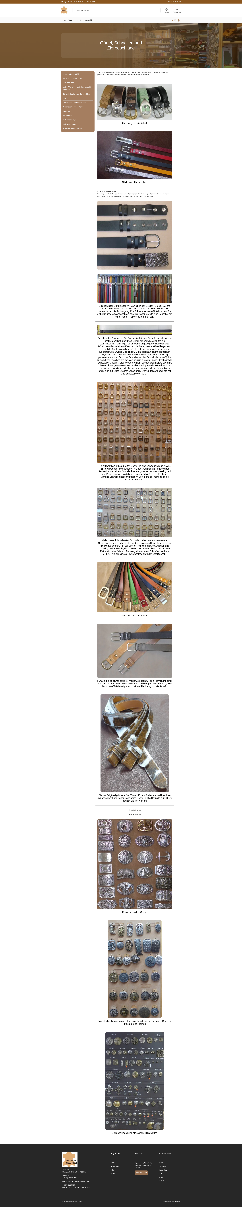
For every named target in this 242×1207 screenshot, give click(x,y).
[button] (176, 20)
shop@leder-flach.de (81, 1181)
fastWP (177, 1202)
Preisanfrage (177, 12)
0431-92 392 (177, 2)
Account (166, 12)
